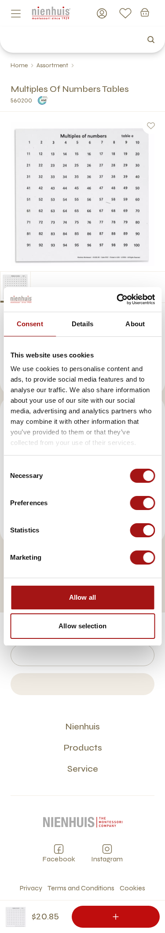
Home (19, 65)
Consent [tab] (30, 324)
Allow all (82, 597)
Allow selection (82, 626)
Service (82, 768)
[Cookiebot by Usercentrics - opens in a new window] (117, 299)
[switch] (142, 503)
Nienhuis (82, 726)
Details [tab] (82, 324)
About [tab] (135, 324)
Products (82, 747)
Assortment (52, 65)
